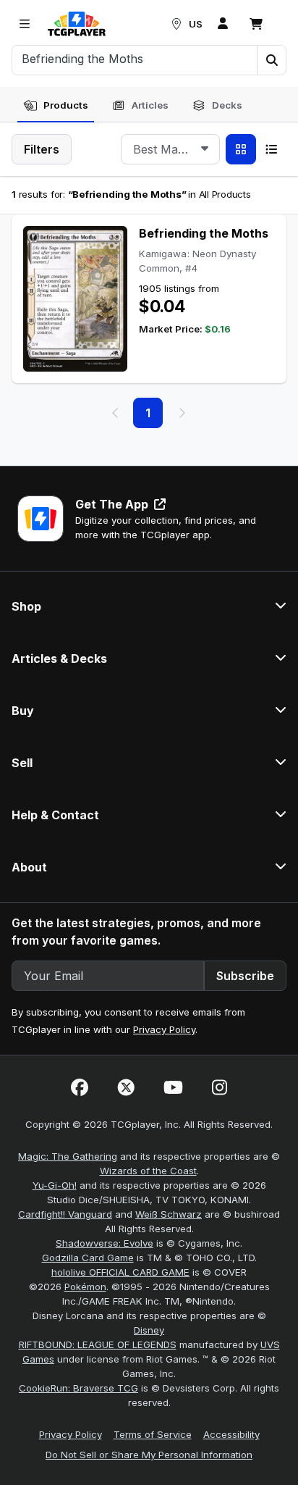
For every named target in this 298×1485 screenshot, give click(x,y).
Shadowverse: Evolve (104, 1243)
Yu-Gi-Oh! (55, 1185)
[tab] (55, 106)
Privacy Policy (164, 1029)
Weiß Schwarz (168, 1214)
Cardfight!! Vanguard (65, 1214)
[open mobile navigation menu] (24, 23)
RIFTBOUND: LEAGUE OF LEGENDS (97, 1344)
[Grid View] (241, 149)
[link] (77, 24)
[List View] (271, 149)
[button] (271, 60)
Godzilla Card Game (88, 1257)
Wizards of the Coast (148, 1170)
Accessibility (231, 1434)
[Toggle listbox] (204, 149)
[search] (134, 58)
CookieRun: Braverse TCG (78, 1388)
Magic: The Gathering (67, 1156)
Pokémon (85, 1286)
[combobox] (170, 149)
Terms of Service (153, 1434)
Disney (149, 1330)
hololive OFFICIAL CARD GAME (120, 1272)
